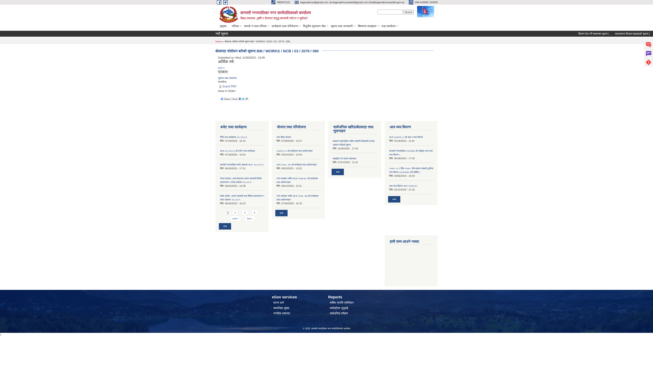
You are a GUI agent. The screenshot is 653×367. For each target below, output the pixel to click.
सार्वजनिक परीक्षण (339, 313)
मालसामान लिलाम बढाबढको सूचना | (622, 33)
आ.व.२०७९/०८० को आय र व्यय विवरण (406, 137)
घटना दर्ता (278, 302)
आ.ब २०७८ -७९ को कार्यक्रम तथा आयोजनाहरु (297, 164)
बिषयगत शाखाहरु (367, 26)
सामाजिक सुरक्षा (281, 308)
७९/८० (221, 67)
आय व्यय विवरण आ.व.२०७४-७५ (403, 186)
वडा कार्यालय (389, 26)
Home (218, 41)
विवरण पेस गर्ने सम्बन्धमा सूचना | (583, 33)
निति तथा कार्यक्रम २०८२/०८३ (233, 137)
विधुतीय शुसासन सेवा (314, 26)
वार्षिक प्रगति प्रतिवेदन (342, 302)
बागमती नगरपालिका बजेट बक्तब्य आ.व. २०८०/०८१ (242, 164)
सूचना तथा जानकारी (342, 26)
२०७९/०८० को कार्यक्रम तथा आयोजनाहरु (295, 151)
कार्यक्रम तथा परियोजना (285, 26)
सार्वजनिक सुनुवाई (339, 308)
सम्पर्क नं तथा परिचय (255, 26)
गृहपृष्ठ (223, 26)
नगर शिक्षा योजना (284, 137)
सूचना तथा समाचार (227, 78)
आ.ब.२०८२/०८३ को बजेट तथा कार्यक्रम (237, 151)
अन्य (225, 226)
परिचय (235, 26)
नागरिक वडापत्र (281, 313)
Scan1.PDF (229, 86)
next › (235, 218)
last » (250, 218)
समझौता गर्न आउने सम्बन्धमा (344, 158)
